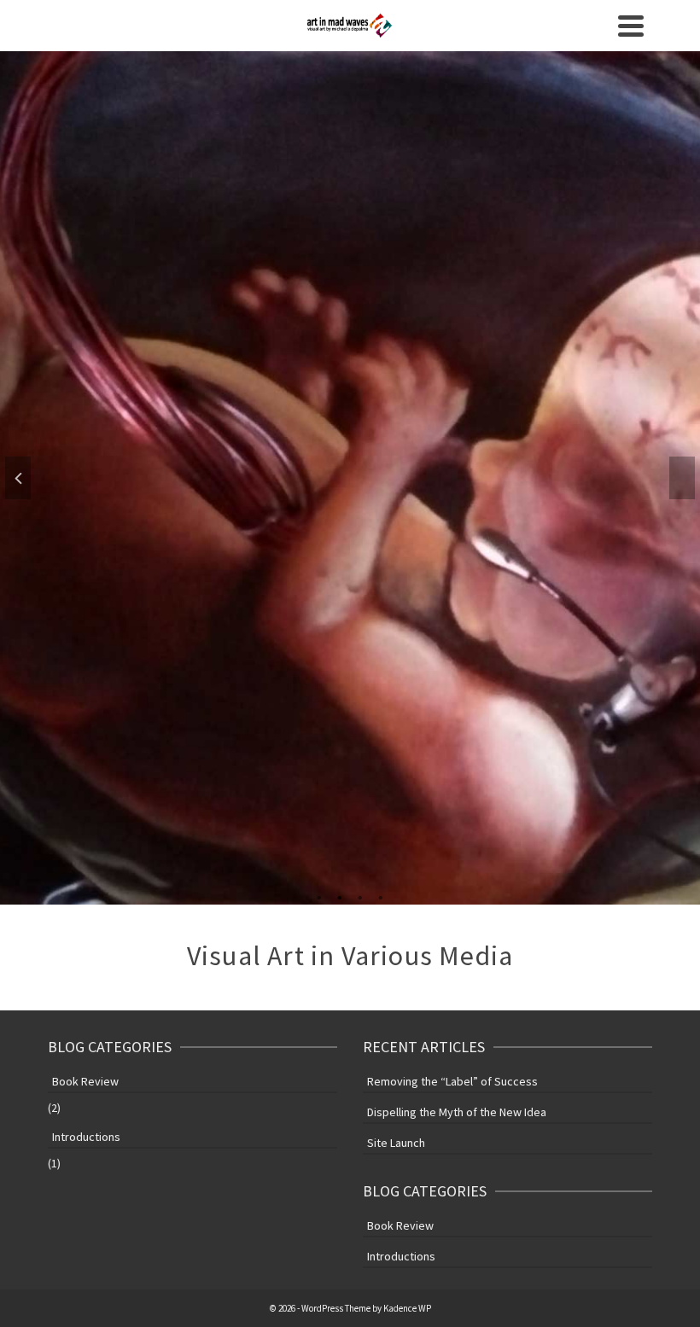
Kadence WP (407, 1308)
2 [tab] (339, 896)
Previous (18, 478)
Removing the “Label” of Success (452, 1081)
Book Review (85, 1081)
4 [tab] (380, 896)
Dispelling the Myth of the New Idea (456, 1112)
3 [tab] (360, 896)
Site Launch (396, 1142)
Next (682, 478)
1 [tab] (319, 896)
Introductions (86, 1136)
